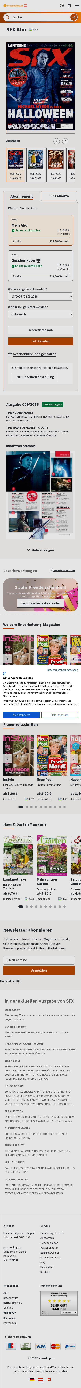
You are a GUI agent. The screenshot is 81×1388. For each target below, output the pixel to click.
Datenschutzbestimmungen (62, 669)
